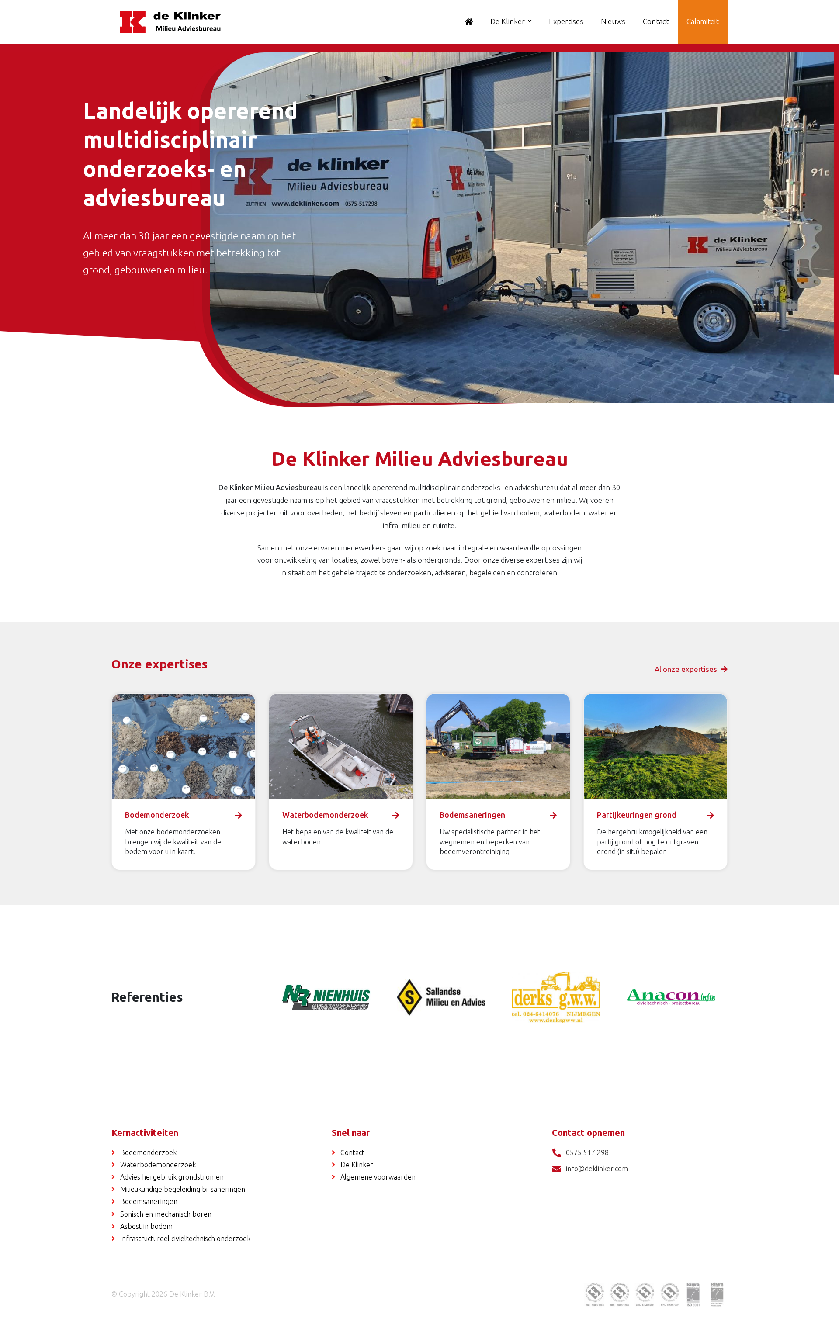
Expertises (566, 21)
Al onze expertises (687, 669)
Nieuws (613, 21)
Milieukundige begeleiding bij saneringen (182, 1189)
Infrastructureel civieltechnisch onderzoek (185, 1238)
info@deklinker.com (597, 1169)
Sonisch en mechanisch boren (165, 1214)
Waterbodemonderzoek (158, 1165)
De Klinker (507, 21)
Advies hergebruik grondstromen (172, 1177)
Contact (656, 21)
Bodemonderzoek (148, 1152)
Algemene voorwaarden (378, 1177)
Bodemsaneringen (148, 1201)
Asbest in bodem (146, 1226)
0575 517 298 (587, 1152)
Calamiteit (702, 21)
